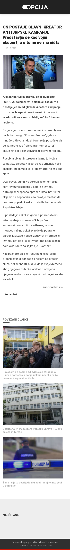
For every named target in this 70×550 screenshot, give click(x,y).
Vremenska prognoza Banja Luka (29, 542)
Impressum (52, 542)
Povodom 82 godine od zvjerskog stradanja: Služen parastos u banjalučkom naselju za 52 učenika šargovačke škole (30, 375)
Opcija (23, 545)
